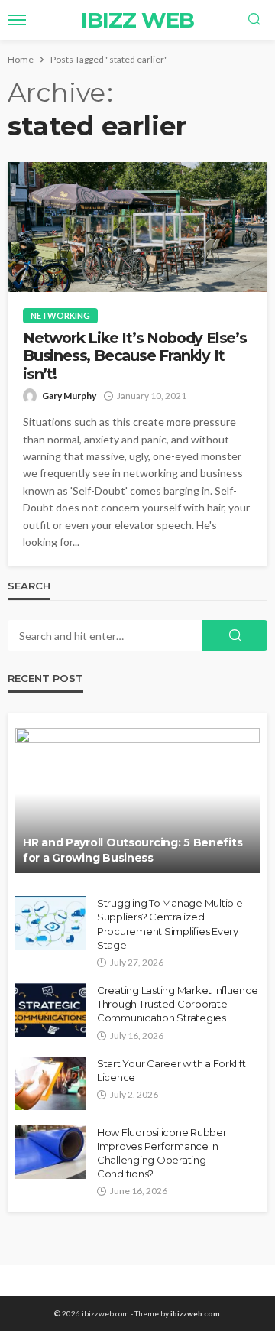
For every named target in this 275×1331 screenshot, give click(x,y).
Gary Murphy (69, 395)
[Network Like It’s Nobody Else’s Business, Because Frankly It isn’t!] (137, 227)
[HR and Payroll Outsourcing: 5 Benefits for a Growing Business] (137, 800)
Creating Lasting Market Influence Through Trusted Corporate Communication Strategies (177, 1004)
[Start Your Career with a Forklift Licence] (50, 1083)
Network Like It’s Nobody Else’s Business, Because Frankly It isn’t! (135, 356)
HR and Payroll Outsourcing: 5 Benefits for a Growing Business (132, 850)
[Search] (254, 20)
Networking (60, 315)
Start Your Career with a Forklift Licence (171, 1070)
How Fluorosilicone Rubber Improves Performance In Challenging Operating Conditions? (162, 1153)
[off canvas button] (17, 20)
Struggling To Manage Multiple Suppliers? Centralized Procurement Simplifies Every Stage (169, 924)
